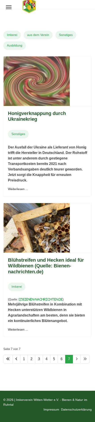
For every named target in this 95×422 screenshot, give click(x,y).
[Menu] (8, 7)
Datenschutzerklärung (76, 409)
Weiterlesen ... (18, 189)
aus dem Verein (38, 35)
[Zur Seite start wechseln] (8, 359)
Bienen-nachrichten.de (42, 299)
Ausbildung (14, 45)
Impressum (51, 409)
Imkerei (12, 35)
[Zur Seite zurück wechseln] (16, 359)
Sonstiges (66, 35)
